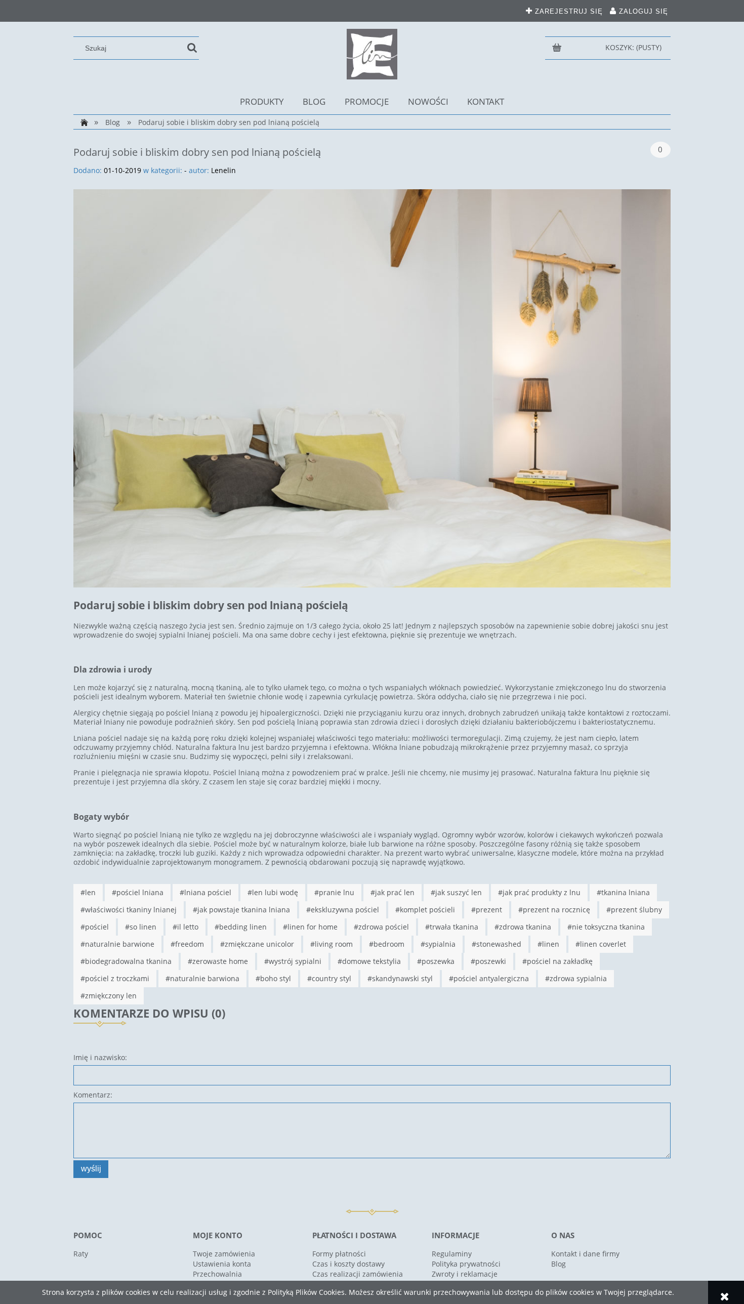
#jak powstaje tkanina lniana (241, 909)
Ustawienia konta (222, 1264)
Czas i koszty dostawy (348, 1264)
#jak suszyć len (456, 892)
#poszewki (488, 961)
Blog (558, 1264)
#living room (331, 944)
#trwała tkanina (451, 927)
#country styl (329, 978)
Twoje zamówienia (224, 1253)
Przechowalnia (217, 1274)
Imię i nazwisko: (100, 1057)
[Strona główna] (372, 54)
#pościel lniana (137, 892)
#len (88, 892)
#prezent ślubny (634, 909)
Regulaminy (452, 1253)
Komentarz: (92, 1095)
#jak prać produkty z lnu (539, 892)
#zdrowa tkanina (522, 927)
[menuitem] (262, 101)
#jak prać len (392, 892)
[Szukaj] (192, 48)
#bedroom (386, 944)
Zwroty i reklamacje (465, 1274)
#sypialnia (438, 944)
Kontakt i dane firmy (585, 1253)
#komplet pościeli (425, 909)
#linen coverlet (600, 944)
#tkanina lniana (623, 892)
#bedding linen (241, 927)
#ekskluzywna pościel (342, 909)
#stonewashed (496, 944)
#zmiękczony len (108, 995)
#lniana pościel (205, 892)
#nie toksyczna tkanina (606, 927)
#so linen (140, 927)
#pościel (94, 927)
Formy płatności (339, 1253)
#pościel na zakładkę (557, 961)
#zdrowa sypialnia (576, 978)
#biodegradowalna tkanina (126, 961)
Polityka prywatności (466, 1264)
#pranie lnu (334, 892)
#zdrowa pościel (381, 927)
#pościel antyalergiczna (489, 978)
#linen (548, 944)
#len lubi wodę (272, 892)
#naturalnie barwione (117, 944)
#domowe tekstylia (369, 961)
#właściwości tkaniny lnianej (128, 909)
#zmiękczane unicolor (257, 944)
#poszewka (435, 961)
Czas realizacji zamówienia (357, 1274)
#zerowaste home (218, 961)
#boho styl (273, 978)
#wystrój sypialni (292, 961)
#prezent (486, 909)
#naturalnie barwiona (202, 978)
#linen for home (310, 927)
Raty (80, 1253)
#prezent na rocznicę (554, 909)
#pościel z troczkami (114, 978)
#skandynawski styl (400, 978)
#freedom (187, 944)
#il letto (185, 927)
